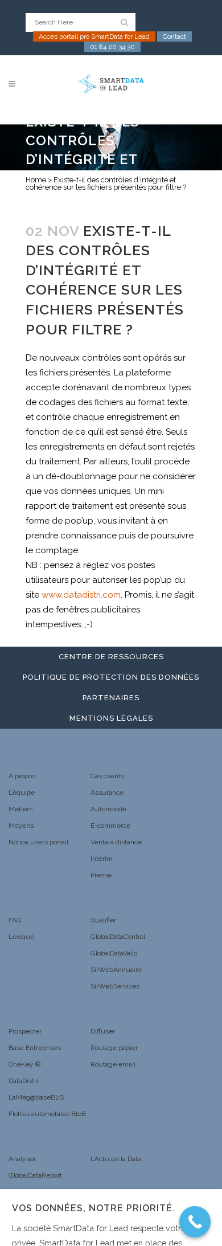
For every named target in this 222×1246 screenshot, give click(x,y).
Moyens (21, 826)
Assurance (107, 792)
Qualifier (103, 920)
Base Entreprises (35, 1048)
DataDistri (23, 1081)
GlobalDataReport (35, 1175)
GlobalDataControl (118, 937)
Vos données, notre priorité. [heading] (93, 1208)
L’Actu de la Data (116, 1159)
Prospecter (25, 1031)
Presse (101, 875)
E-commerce (110, 826)
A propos (22, 776)
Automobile (108, 809)
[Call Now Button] (195, 1221)
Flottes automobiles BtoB (47, 1114)
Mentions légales (111, 718)
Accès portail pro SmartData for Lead (94, 36)
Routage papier (114, 1048)
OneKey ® (24, 1064)
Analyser (22, 1159)
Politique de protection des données (111, 677)
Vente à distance (116, 842)
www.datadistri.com (81, 595)
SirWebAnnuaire (116, 970)
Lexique (21, 937)
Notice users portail (38, 842)
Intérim (102, 859)
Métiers (20, 809)
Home (36, 179)
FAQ (15, 920)
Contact (174, 36)
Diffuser (103, 1031)
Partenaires (111, 697)
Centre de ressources (111, 656)
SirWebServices (115, 986)
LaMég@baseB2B (36, 1097)
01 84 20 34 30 (112, 47)
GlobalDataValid (114, 953)
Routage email (113, 1064)
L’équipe (22, 792)
